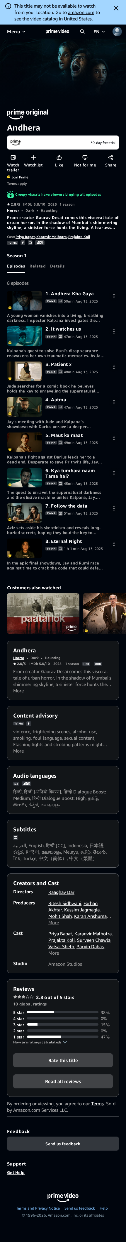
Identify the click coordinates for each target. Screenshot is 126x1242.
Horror (13, 210)
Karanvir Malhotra (51, 236)
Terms (97, 1103)
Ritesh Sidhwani (64, 903)
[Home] (57, 31)
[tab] (16, 266)
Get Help (16, 1172)
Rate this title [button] (63, 1060)
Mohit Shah (60, 916)
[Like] (59, 157)
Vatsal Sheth (61, 946)
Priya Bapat (25, 236)
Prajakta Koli (79, 236)
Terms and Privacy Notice (38, 1208)
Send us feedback (79, 1208)
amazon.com (81, 12)
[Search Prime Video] (82, 31)
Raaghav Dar (61, 892)
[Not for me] (85, 157)
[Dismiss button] (116, 8)
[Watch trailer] (13, 157)
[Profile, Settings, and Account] (117, 31)
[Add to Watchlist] (33, 157)
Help (104, 1208)
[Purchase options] (114, 296)
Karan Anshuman (91, 916)
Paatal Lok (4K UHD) (43, 613)
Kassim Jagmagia (82, 910)
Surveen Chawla (93, 940)
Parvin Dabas (90, 946)
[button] (40, 1042)
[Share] (110, 157)
